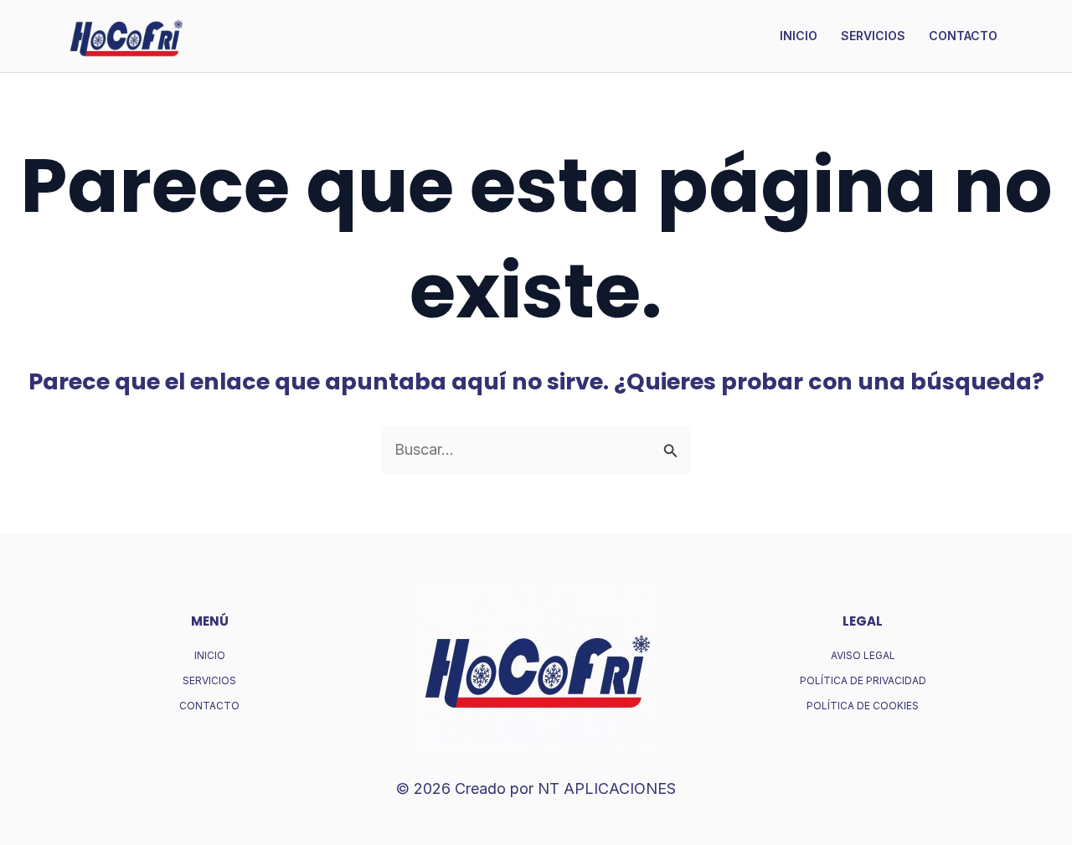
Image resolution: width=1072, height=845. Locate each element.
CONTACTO (963, 35)
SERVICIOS (873, 35)
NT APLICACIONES (607, 788)
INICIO (798, 35)
